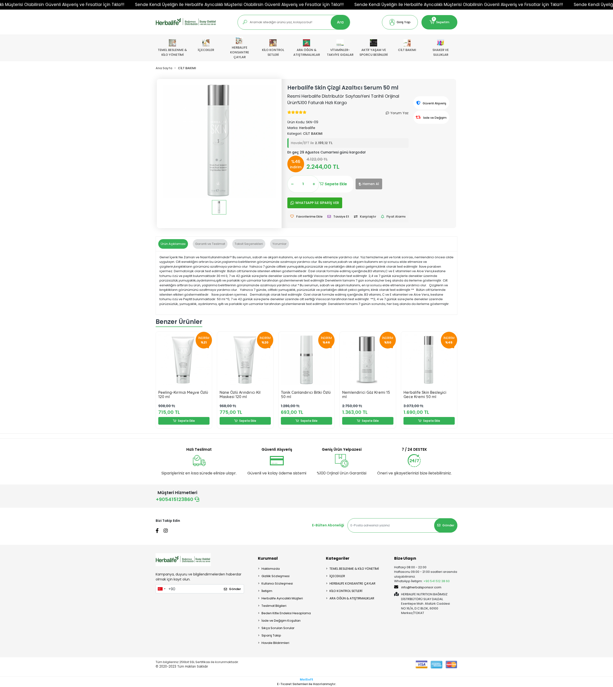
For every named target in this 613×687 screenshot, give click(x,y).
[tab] (173, 244)
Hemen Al (371, 183)
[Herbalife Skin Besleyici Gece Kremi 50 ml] (429, 359)
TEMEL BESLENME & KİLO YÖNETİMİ (354, 568)
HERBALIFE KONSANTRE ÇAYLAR (352, 583)
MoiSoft (306, 679)
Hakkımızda (270, 568)
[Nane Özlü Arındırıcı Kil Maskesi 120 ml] (245, 359)
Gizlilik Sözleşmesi (275, 576)
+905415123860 (175, 499)
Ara (340, 22)
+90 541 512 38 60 (436, 581)
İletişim (266, 591)
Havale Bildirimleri (275, 643)
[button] (400, 22)
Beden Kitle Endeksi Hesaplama (286, 613)
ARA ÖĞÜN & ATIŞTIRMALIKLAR (351, 598)
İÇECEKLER (337, 576)
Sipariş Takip (271, 635)
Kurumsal (268, 558)
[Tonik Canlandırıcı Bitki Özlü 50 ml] (306, 359)
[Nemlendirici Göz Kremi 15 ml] (367, 359)
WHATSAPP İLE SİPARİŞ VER (317, 202)
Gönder (448, 525)
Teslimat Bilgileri (273, 605)
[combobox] (161, 589)
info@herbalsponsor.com (421, 587)
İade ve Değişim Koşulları (281, 620)
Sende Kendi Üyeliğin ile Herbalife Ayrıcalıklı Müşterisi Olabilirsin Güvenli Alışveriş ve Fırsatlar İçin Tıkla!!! (239, 4)
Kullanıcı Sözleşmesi (277, 583)
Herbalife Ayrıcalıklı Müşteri (282, 598)
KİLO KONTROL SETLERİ (345, 591)
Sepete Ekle (336, 184)
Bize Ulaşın (405, 558)
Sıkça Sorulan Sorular (278, 628)
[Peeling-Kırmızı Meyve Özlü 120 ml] (184, 359)
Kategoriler (337, 558)
